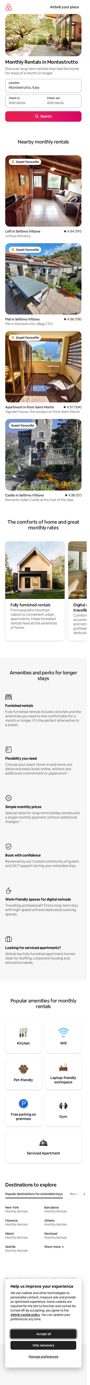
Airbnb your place (64, 7)
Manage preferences (43, 1357)
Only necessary (43, 1345)
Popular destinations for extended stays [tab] (34, 1194)
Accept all (43, 1334)
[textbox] (24, 103)
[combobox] (43, 87)
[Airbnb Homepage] (8, 7)
